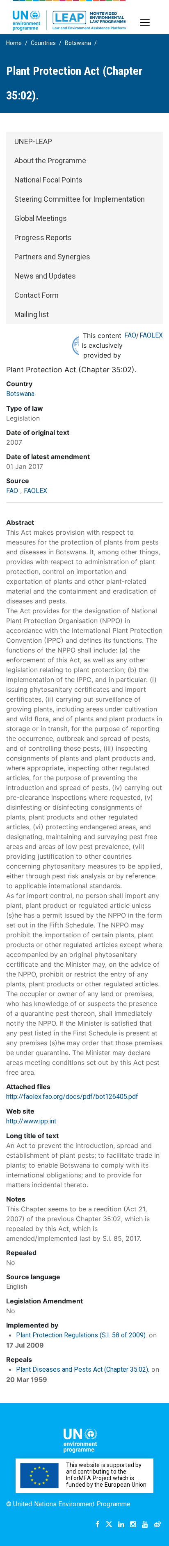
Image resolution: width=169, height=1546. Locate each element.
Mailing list (31, 314)
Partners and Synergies (52, 256)
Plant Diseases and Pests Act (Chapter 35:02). (82, 1369)
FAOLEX (151, 335)
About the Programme (50, 160)
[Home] (69, 15)
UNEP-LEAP (33, 141)
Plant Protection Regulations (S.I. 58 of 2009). (81, 1335)
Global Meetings (40, 218)
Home (14, 43)
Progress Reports (43, 237)
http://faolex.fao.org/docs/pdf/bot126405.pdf (72, 1096)
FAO (130, 335)
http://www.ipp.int (31, 1121)
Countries (43, 43)
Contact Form (36, 295)
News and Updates (45, 276)
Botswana (78, 43)
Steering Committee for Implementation (79, 199)
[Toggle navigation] (144, 22)
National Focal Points (48, 180)
